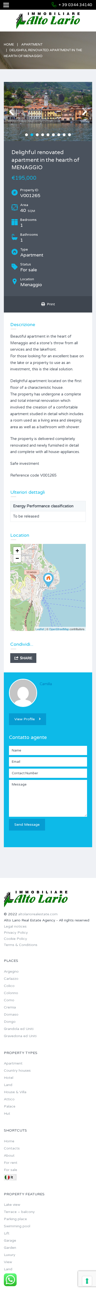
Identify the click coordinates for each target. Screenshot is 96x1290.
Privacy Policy (16, 932)
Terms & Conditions (20, 945)
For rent (10, 1162)
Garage (10, 1240)
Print (50, 304)
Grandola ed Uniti (19, 1029)
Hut (7, 1113)
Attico (9, 1099)
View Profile (24, 719)
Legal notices (15, 926)
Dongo (10, 1021)
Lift (6, 1233)
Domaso (11, 1014)
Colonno (11, 993)
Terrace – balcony (19, 1212)
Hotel (8, 1078)
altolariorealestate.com (38, 914)
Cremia (10, 1007)
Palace (9, 1106)
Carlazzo (11, 978)
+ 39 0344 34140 (75, 4)
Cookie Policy (15, 939)
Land (8, 1085)
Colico (9, 986)
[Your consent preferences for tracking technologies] (87, 1281)
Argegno (11, 971)
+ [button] (17, 550)
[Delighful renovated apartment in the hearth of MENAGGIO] (48, 580)
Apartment (31, 44)
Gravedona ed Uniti (20, 1036)
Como (9, 1000)
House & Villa (15, 1092)
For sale (10, 1170)
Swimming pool (17, 1226)
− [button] (17, 558)
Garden (10, 1247)
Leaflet (40, 629)
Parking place (15, 1219)
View (8, 1262)
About (9, 1155)
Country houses (17, 1070)
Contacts (12, 1148)
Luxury (9, 1255)
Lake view (12, 1204)
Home (9, 44)
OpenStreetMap (59, 629)
